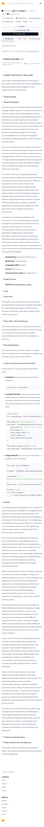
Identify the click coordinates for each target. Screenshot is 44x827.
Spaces (4, 807)
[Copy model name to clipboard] (26, 10)
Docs (3, 814)
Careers (4, 790)
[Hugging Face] (3, 820)
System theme (9, 772)
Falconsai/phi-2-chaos (23, 284)
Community (35, 39)
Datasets (5, 804)
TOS (3, 780)
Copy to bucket (22, 30)
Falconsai (7, 10)
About (4, 787)
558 (18, 14)
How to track (33, 51)
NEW (22, 59)
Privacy (4, 784)
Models (4, 801)
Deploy (22, 26)
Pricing (4, 811)
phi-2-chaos (18, 10)
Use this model (20, 34)
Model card (9, 39)
